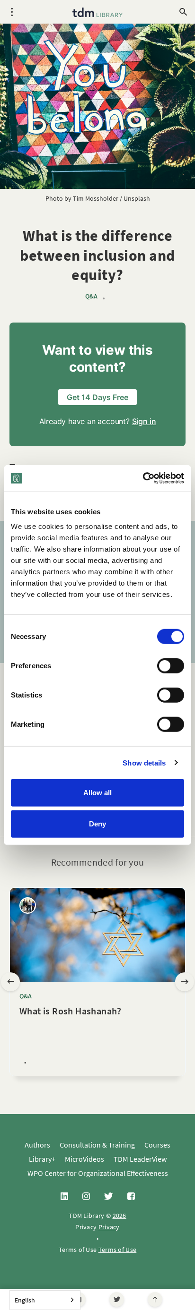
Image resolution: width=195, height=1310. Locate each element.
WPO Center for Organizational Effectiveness (97, 1173)
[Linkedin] (64, 1196)
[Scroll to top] (155, 1299)
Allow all (97, 793)
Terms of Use (117, 1249)
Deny (97, 823)
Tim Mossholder (95, 198)
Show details (144, 762)
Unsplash (137, 198)
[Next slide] (184, 981)
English (25, 1300)
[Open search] (183, 12)
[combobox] (44, 1300)
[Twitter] (116, 1299)
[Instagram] (86, 1196)
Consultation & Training (97, 1144)
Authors (37, 1144)
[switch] (170, 665)
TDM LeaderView (140, 1159)
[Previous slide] (10, 981)
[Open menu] (12, 12)
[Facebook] (131, 1196)
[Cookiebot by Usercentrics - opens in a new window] (142, 478)
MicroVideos (84, 1159)
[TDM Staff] (27, 905)
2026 (119, 1215)
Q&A (91, 296)
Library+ (42, 1159)
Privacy (109, 1227)
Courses (157, 1144)
